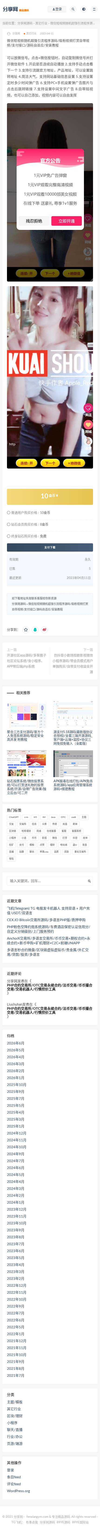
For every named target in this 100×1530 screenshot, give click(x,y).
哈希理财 (26, 831)
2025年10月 (17, 1085)
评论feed (14, 1484)
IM (44, 817)
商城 (39, 831)
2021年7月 (15, 1375)
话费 (56, 852)
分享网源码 (25, 23)
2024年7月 (15, 1161)
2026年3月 (15, 1064)
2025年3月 (15, 1119)
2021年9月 (15, 1362)
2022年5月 (15, 1327)
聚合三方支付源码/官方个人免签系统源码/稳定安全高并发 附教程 (25, 736)
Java (53, 817)
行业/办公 (15, 1437)
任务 (34, 824)
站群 (21, 852)
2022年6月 (15, 1320)
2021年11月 (17, 1348)
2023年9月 (15, 1230)
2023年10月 (17, 1223)
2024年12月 (17, 1133)
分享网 (12, 981)
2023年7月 (15, 1244)
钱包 (11, 859)
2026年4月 (15, 1057)
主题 (84, 817)
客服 (64, 831)
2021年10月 (17, 1355)
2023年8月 (15, 1237)
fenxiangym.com (37, 1516)
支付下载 (50, 547)
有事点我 (32, 1522)
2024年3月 (15, 1188)
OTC (63, 817)
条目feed (14, 1477)
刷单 (75, 824)
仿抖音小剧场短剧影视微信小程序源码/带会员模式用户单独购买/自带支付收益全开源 (73, 664)
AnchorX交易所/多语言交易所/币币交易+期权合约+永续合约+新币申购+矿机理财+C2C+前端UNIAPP (48, 941)
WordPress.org (18, 1491)
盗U (75, 845)
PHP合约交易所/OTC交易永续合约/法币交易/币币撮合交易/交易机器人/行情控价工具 (49, 987)
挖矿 (11, 845)
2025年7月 (15, 1098)
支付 (21, 845)
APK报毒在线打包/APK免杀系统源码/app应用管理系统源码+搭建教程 (73, 785)
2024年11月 (17, 1140)
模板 (32, 845)
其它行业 (41, 23)
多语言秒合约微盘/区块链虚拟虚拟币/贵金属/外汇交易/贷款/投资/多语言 (48, 952)
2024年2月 (15, 1195)
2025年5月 (15, 1105)
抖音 (75, 838)
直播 (11, 852)
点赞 (42, 845)
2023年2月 (15, 1279)
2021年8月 (15, 1369)
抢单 (85, 838)
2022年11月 (17, 1292)
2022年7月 (15, 1313)
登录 (10, 1470)
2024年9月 (15, 1154)
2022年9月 (15, 1306)
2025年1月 (15, 1126)
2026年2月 (15, 1071)
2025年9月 (15, 1092)
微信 (54, 838)
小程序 (12, 838)
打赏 (65, 838)
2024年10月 (17, 1147)
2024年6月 (15, 1168)
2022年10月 (17, 1299)
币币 (34, 838)
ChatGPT (14, 817)
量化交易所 (80, 852)
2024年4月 (15, 1182)
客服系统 (76, 831)
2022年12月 (17, 1285)
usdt (73, 817)
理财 (52, 845)
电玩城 (63, 845)
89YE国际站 (80, 1522)
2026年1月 (15, 1078)
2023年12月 (17, 1209)
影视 (44, 838)
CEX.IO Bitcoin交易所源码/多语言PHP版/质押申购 (46, 920)
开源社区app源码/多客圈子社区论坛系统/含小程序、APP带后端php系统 (26, 661)
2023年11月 (17, 1216)
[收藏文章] (25, 629)
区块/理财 (15, 1416)
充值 (65, 824)
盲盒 (84, 845)
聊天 (32, 852)
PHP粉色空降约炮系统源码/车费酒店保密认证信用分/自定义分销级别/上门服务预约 (48, 929)
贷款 (66, 852)
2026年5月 (15, 1050)
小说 (24, 838)
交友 (11, 824)
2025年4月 (15, 1112)
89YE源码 (63, 1522)
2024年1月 (15, 1202)
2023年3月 (15, 1272)
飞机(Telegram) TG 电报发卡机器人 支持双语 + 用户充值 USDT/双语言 (48, 911)
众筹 (44, 824)
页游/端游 (15, 1444)
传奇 (54, 824)
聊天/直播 (15, 1430)
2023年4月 (15, 1265)
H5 (35, 817)
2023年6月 (15, 1251)
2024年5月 (15, 1175)
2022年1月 (15, 1334)
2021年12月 (17, 1341)
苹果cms (44, 852)
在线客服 (51, 831)
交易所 (22, 824)
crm (26, 817)
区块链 (12, 831)
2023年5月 (15, 1258)
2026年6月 (15, 1043)
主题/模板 (15, 1402)
